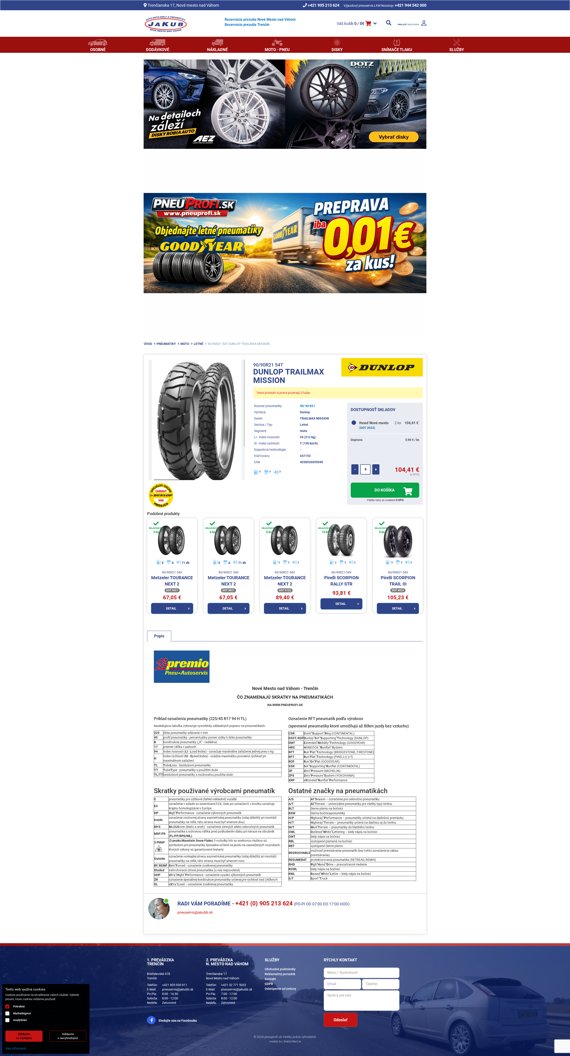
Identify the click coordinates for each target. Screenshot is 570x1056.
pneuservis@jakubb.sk (195, 912)
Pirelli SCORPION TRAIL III (398, 579)
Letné (198, 344)
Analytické (20, 1020)
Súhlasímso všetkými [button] (24, 1036)
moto (184, 344)
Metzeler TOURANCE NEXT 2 (172, 579)
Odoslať (340, 1019)
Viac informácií (15, 1048)
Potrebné (19, 1006)
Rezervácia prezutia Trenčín (247, 25)
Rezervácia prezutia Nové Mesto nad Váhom (260, 19)
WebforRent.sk (292, 1041)
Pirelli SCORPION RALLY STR (341, 579)
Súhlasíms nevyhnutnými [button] (68, 1036)
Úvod (148, 344)
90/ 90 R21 (307, 406)
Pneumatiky (166, 344)
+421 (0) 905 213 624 (264, 903)
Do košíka (385, 490)
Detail (171, 608)
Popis (159, 636)
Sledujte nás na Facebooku (177, 1020)
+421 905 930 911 (174, 985)
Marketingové (22, 1013)
